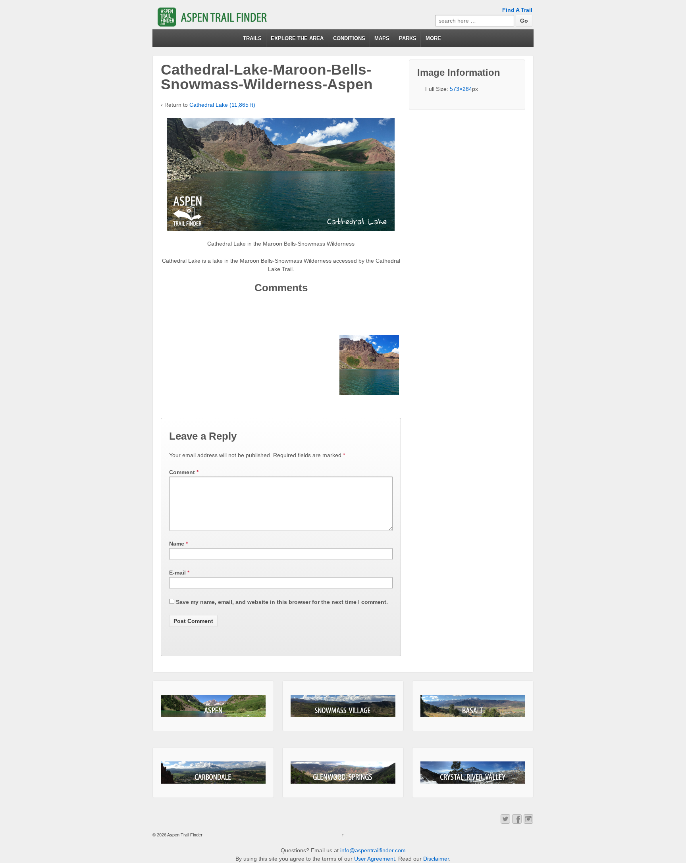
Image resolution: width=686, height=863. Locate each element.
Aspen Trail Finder (184, 834)
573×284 (461, 89)
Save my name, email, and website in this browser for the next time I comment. (282, 602)
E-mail (177, 572)
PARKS (407, 38)
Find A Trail (517, 10)
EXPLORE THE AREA (297, 38)
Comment (183, 472)
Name (176, 543)
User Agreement (374, 858)
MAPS (381, 38)
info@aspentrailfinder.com (373, 850)
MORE (433, 38)
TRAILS (252, 38)
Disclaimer (436, 858)
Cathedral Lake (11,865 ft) (222, 105)
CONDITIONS (349, 38)
